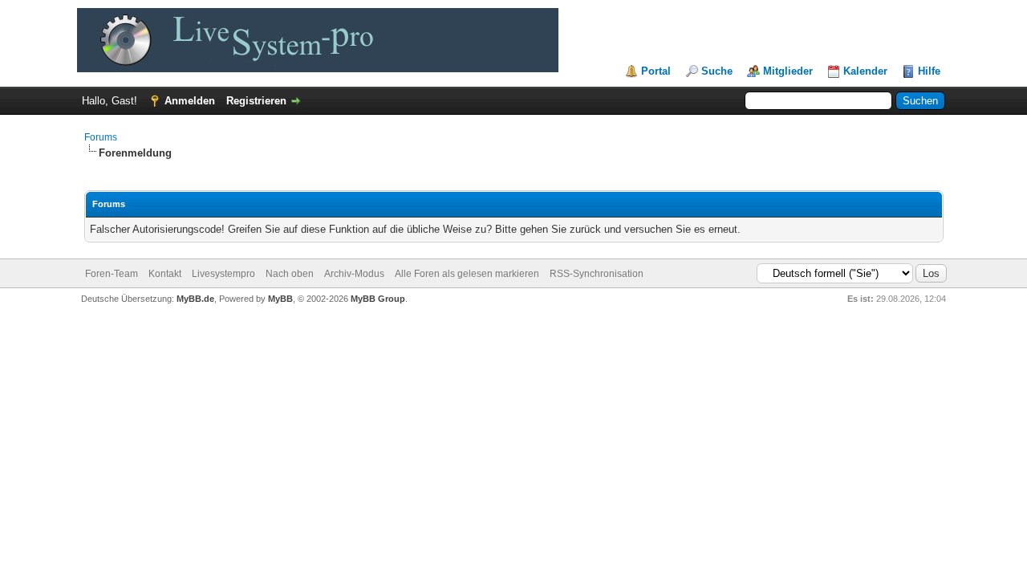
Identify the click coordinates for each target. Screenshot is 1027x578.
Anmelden (189, 101)
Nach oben (290, 273)
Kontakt (164, 273)
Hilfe (929, 71)
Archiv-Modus (354, 273)
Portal (656, 71)
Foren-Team (111, 273)
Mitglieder (788, 71)
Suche (717, 71)
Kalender (865, 71)
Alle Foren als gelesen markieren (467, 273)
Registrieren (256, 101)
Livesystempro (223, 273)
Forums (100, 137)
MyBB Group (378, 298)
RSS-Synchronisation (596, 273)
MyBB (280, 298)
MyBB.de (195, 298)
